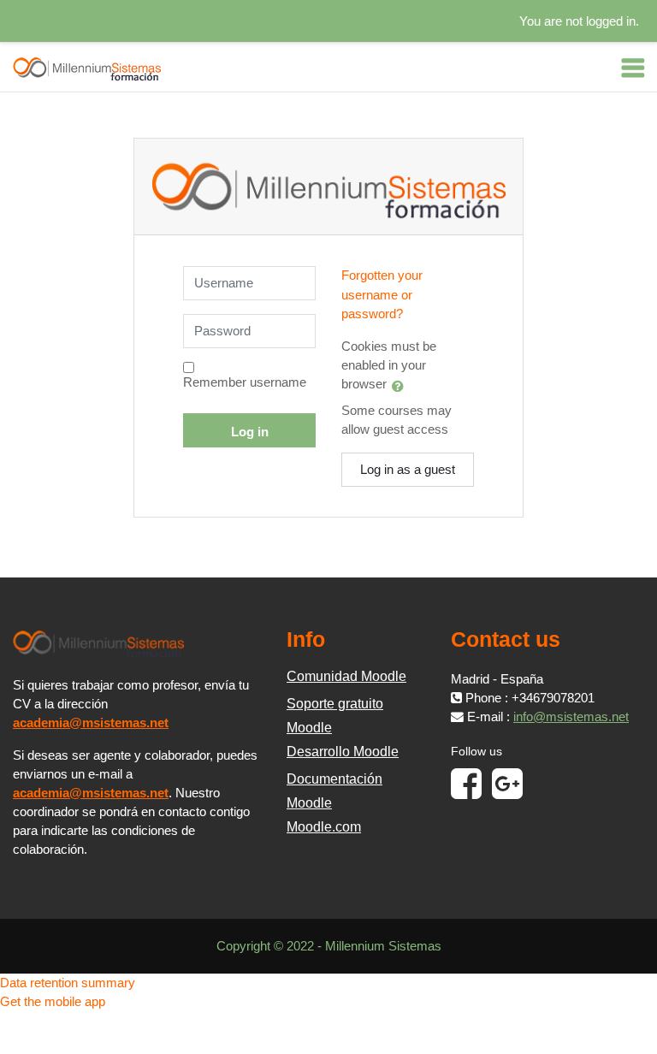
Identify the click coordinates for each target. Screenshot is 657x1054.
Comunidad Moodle (346, 676)
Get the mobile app (52, 1002)
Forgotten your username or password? (382, 294)
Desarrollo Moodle (343, 751)
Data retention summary (67, 983)
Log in (250, 432)
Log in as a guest (407, 470)
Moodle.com (324, 827)
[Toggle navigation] (633, 67)
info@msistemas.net (571, 717)
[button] (401, 386)
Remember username (244, 382)
